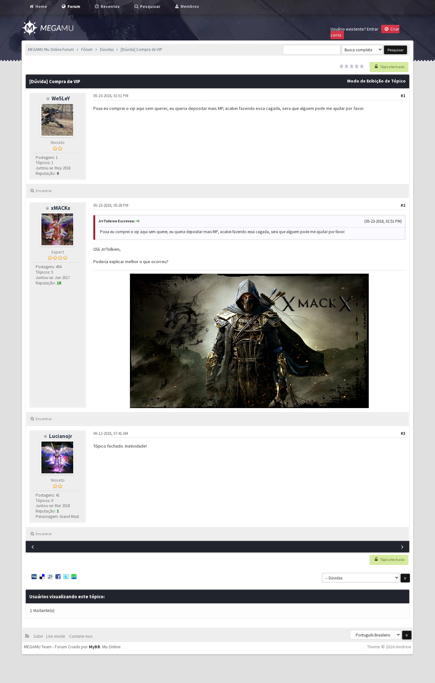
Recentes (110, 6)
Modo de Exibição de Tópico (376, 81)
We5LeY (61, 98)
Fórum (87, 49)
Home (40, 6)
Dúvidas (107, 49)
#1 (403, 95)
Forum (73, 6)
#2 (403, 205)
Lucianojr (60, 436)
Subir (39, 636)
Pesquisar (149, 6)
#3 (403, 433)
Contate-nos (80, 636)
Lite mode (56, 636)
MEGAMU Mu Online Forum (51, 49)
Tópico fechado (391, 66)
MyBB (94, 647)
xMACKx (60, 208)
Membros (189, 6)
